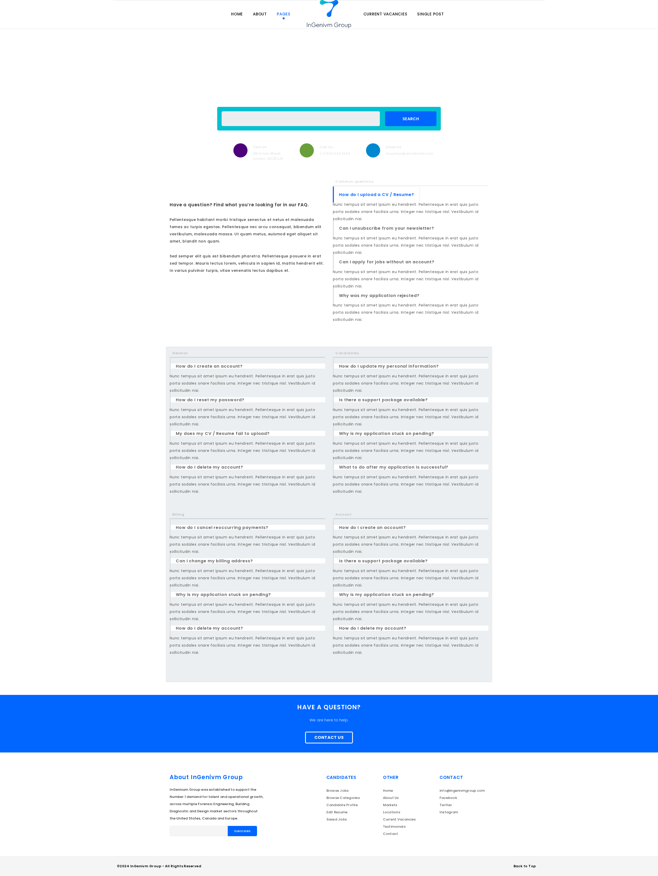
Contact (390, 833)
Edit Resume (337, 812)
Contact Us (329, 737)
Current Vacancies (399, 819)
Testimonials (394, 826)
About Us (391, 797)
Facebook (448, 797)
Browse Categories (343, 797)
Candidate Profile (342, 805)
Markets (390, 805)
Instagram (449, 812)
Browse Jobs (337, 790)
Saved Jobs (336, 819)
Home (388, 790)
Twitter (446, 805)
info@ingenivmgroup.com (462, 790)
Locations (391, 812)
